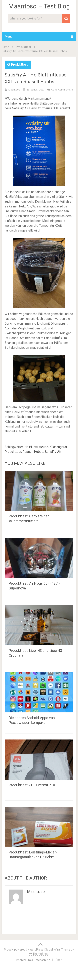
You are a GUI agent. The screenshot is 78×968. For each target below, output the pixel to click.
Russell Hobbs (33, 452)
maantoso (14, 89)
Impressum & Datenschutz (33, 960)
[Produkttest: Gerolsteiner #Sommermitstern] (39, 491)
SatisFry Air (53, 452)
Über (59, 960)
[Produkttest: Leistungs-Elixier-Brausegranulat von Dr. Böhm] (39, 827)
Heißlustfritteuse (36, 447)
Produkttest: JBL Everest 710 (32, 785)
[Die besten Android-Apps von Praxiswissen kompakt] (39, 692)
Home (5, 47)
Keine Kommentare (62, 89)
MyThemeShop (38, 953)
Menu (8, 36)
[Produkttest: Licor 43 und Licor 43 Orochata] (39, 625)
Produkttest (23, 47)
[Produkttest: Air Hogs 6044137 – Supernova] (39, 558)
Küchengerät (58, 447)
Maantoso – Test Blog (39, 6)
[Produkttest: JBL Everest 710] (39, 759)
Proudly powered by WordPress (23, 949)
